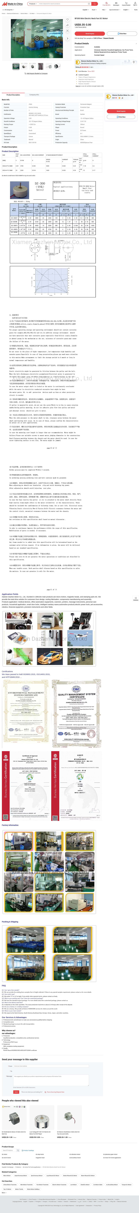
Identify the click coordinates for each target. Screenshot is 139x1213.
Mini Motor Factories (26, 1184)
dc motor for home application (112, 1158)
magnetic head (40, 1158)
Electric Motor (24, 13)
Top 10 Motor (7, 1189)
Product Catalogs (28, 1150)
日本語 (90, 1201)
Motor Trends (19, 1189)
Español (31, 1201)
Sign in (135, 5)
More (3, 1193)
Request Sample (108, 38)
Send (16, 1092)
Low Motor (73, 1184)
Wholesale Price (72, 1199)
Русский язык (52, 1201)
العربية (79, 1201)
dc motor (4, 1154)
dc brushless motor (75, 1158)
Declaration (89, 1205)
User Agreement (80, 1205)
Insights (117, 1199)
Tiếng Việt (112, 1201)
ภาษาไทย (100, 1201)
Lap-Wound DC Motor (53, 1175)
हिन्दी (95, 1201)
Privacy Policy (97, 1205)
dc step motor (40, 1154)
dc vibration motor (75, 1154)
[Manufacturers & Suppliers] (12, 4)
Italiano (60, 1201)
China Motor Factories (9, 1184)
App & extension (114, 10)
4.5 (113, 98)
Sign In (78, 86)
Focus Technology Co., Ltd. (57, 1205)
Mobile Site (110, 1199)
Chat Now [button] (123, 33)
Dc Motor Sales (98, 1184)
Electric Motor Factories (59, 1184)
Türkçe (106, 1201)
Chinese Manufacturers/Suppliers (47, 1199)
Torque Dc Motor (126, 1184)
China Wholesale (61, 1199)
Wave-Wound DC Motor (88, 1175)
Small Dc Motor (85, 1184)
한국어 (85, 1201)
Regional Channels (92, 1199)
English (25, 1201)
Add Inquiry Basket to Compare (37, 73)
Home (3, 13)
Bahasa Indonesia (122, 1201)
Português (38, 1201)
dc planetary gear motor (110, 1154)
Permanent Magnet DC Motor (44, 13)
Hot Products (23, 1199)
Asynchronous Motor (21, 1175)
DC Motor (32, 13)
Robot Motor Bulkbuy (33, 1189)
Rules (135, 10)
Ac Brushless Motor (112, 1184)
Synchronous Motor (37, 1175)
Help (103, 10)
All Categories (8, 10)
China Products (32, 1199)
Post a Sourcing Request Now (54, 1092)
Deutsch (66, 1201)
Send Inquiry (90, 33)
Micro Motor (7, 1175)
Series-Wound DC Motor (70, 1175)
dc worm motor (6, 1158)
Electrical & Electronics (13, 13)
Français (45, 1201)
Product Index (102, 1199)
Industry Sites (81, 1199)
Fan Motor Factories (42, 1184)
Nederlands (73, 1201)
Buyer (93, 10)
